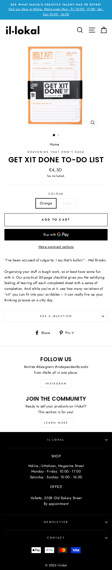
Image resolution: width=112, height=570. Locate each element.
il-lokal (55, 440)
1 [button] (54, 135)
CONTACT (56, 538)
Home (54, 144)
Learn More (56, 423)
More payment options (56, 246)
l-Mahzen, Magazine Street (63, 465)
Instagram (56, 383)
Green (67, 203)
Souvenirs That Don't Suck (56, 152)
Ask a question (56, 316)
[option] (56, 10)
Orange (46, 203)
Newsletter (56, 522)
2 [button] (59, 135)
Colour (56, 194)
